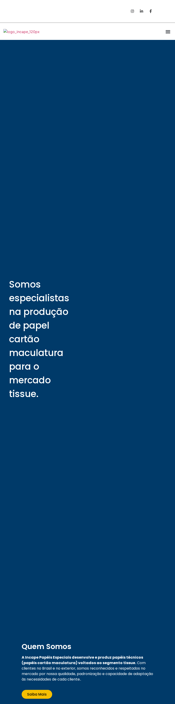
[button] (165, 10)
